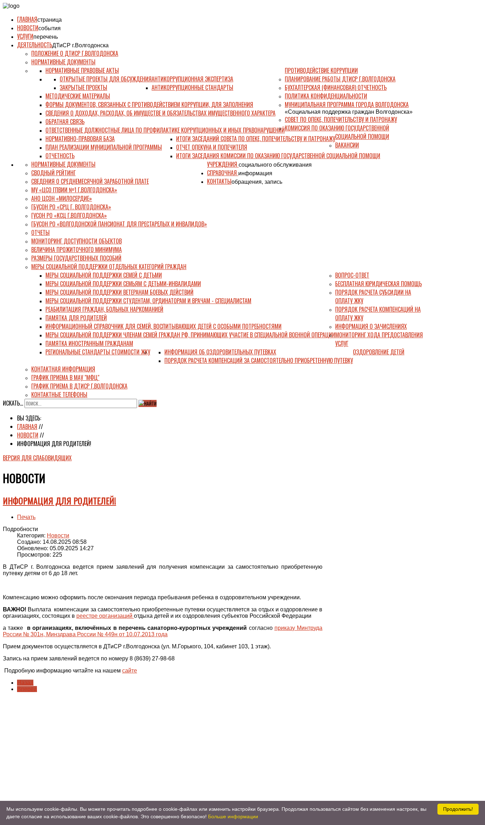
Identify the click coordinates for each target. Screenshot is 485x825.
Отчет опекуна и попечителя (211, 147)
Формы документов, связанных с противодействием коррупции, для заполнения (149, 104)
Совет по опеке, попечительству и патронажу (341, 119)
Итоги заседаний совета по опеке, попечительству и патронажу (255, 138)
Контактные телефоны (59, 394)
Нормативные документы (63, 62)
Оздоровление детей (378, 352)
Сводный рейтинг (53, 172)
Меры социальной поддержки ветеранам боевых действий (119, 292)
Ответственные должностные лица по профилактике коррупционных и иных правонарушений (165, 130)
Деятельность (34, 45)
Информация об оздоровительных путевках (220, 352)
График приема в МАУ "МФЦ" (65, 377)
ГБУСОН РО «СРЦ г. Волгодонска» (71, 207)
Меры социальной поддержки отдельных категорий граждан (108, 266)
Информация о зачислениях (371, 326)
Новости (27, 27)
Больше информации (233, 816)
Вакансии (347, 145)
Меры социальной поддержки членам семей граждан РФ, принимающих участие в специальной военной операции (190, 335)
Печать (26, 517)
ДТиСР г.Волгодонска (80, 45)
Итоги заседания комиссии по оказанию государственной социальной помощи (278, 155)
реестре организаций (105, 616)
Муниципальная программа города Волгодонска (347, 104)
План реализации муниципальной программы (103, 147)
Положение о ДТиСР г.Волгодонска (74, 53)
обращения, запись (256, 182)
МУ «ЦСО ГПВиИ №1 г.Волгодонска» (74, 190)
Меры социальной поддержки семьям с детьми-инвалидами (123, 283)
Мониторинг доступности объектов (76, 241)
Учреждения (223, 164)
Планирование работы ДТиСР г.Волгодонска (340, 79)
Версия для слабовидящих (37, 458)
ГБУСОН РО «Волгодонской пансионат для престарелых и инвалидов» (119, 224)
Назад (25, 683)
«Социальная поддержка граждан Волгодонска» (349, 112)
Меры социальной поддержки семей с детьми (103, 275)
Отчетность (60, 155)
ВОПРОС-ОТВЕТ (352, 275)
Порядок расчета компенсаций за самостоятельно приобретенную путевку (258, 360)
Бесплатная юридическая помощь (378, 283)
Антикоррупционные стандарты (192, 87)
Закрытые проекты (83, 87)
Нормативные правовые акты (82, 70)
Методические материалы (77, 96)
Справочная (222, 172)
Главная (27, 19)
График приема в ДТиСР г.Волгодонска (79, 386)
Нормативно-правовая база (80, 138)
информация (255, 173)
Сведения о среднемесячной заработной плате (90, 181)
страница (49, 20)
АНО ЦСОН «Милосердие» (61, 198)
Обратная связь (65, 121)
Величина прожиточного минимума (76, 249)
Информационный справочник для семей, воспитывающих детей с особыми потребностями (163, 326)
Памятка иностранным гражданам (89, 343)
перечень (45, 37)
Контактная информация (63, 369)
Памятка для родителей (76, 318)
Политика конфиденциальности (326, 96)
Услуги (25, 36)
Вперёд (27, 689)
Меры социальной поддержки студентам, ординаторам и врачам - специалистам (148, 300)
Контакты (219, 181)
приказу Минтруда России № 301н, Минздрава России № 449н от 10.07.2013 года (162, 631)
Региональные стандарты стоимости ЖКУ (97, 352)
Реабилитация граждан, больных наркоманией (104, 309)
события (49, 28)
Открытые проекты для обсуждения (106, 79)
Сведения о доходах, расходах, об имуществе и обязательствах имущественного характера (160, 113)
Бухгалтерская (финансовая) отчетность (336, 87)
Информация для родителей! (59, 500)
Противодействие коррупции (321, 70)
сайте (129, 671)
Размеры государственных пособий (76, 258)
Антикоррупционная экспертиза (192, 79)
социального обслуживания (275, 165)
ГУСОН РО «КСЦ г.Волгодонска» (69, 215)
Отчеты (40, 232)
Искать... (13, 403)
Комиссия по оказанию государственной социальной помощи (337, 132)
